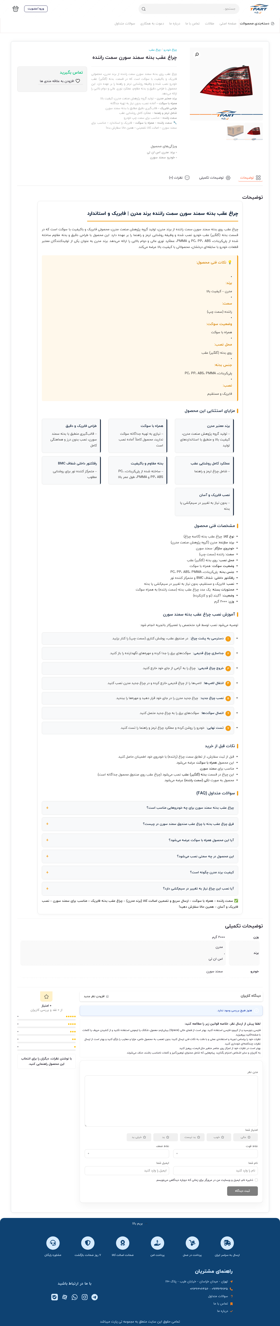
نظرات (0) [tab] (176, 178)
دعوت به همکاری (152, 23)
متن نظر (252, 1072)
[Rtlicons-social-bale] (54, 1297)
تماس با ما (193, 23)
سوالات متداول (125, 23)
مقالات (209, 23)
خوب (217, 1137)
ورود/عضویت (36, 9)
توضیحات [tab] (247, 178)
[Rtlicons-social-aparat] (64, 1297)
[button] (196, 54)
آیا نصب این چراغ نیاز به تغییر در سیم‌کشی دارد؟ (198, 888)
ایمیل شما (162, 1163)
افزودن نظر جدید (94, 996)
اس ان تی (216, 959)
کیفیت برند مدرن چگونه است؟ (212, 872)
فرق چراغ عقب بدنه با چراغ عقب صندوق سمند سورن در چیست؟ (188, 824)
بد (163, 1137)
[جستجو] (144, 9)
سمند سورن (214, 971)
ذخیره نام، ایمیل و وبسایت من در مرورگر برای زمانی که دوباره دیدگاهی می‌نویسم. (204, 1180)
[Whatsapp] (74, 1297)
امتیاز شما (251, 1130)
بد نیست (190, 1137)
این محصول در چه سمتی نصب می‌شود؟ (205, 856)
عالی (243, 1137)
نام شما (253, 1163)
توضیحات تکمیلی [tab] (211, 178)
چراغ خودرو (169, 50)
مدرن (219, 947)
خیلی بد (137, 1137)
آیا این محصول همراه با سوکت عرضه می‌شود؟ (201, 840)
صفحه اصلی (228, 23)
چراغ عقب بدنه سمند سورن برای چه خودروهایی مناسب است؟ (190, 808)
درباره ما (174, 23)
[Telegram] (94, 1297)
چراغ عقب (155, 50)
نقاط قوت (252, 1146)
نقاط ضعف (162, 1146)
